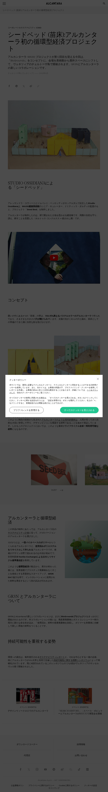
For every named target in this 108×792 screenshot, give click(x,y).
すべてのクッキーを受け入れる (79, 410)
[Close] (98, 379)
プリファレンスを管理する (26, 410)
